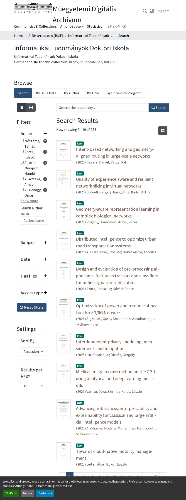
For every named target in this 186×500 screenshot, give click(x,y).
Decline (27, 493)
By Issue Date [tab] (46, 93)
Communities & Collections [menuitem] (35, 26)
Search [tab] (23, 93)
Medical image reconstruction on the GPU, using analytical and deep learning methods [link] (116, 378)
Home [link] (19, 35)
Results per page (31, 372)
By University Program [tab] (124, 93)
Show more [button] (29, 200)
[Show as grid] (31, 107)
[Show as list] (21, 107)
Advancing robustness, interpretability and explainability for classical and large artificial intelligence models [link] (116, 415)
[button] (145, 11)
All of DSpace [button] (70, 26)
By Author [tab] (71, 93)
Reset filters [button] (33, 307)
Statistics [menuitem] (94, 26)
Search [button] (160, 107)
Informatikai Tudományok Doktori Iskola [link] (90, 35)
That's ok (11, 493)
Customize (45, 493)
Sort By (27, 341)
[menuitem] (71, 26)
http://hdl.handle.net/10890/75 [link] (93, 62)
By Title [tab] (93, 93)
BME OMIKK (117, 26)
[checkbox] (22, 140)
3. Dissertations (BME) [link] (46, 35)
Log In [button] (162, 11)
